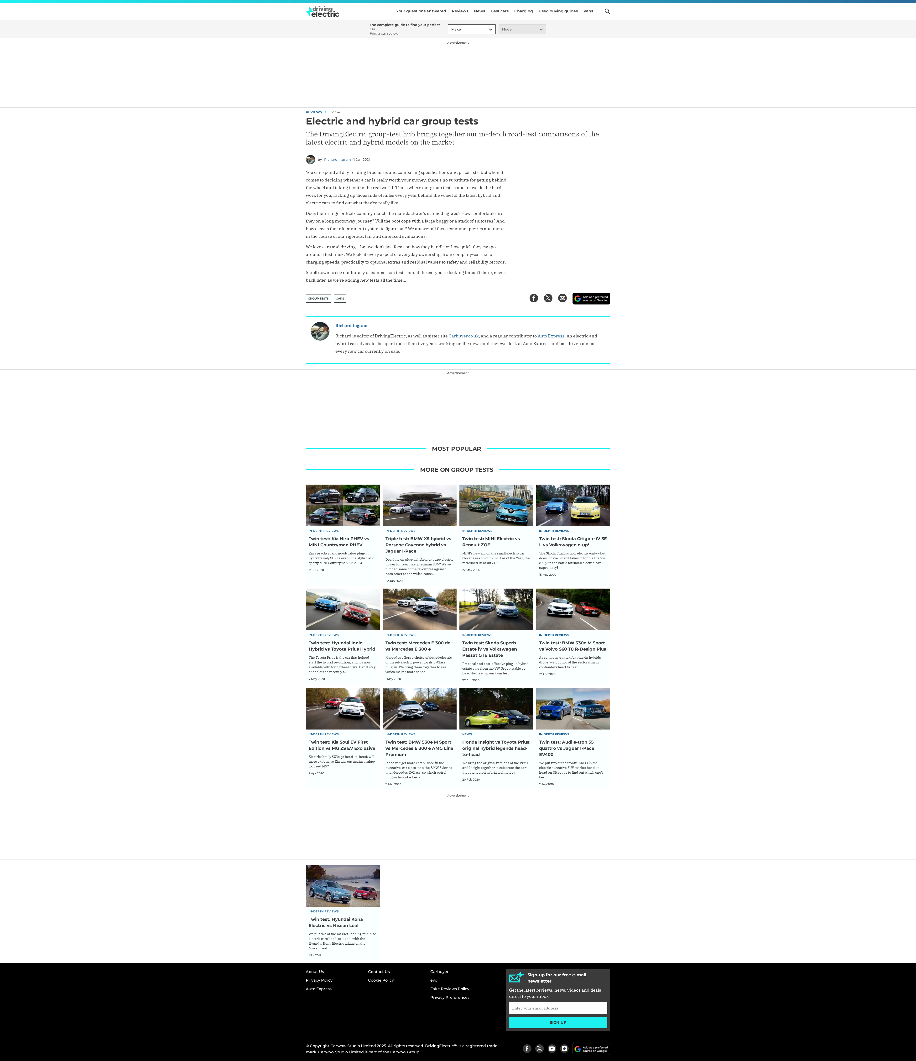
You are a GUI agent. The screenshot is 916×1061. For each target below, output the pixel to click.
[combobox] (450, 29)
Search (607, 11)
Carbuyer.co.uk (464, 336)
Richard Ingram (337, 159)
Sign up (558, 1022)
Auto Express (551, 336)
